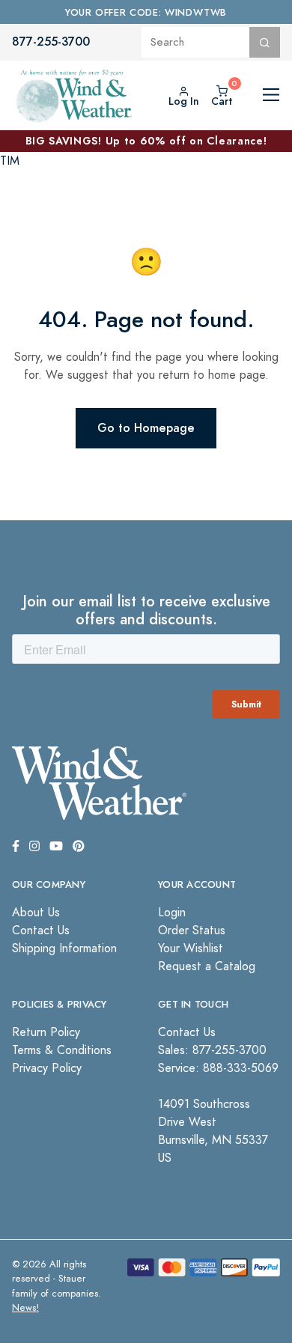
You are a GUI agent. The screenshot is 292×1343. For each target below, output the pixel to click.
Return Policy (46, 1032)
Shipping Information (64, 948)
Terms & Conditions (62, 1050)
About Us (36, 912)
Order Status (191, 930)
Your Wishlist (190, 948)
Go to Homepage (146, 427)
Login (172, 912)
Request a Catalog (206, 966)
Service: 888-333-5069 (218, 1068)
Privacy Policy (47, 1068)
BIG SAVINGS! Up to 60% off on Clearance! (146, 140)
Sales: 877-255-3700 (212, 1050)
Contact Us (41, 930)
